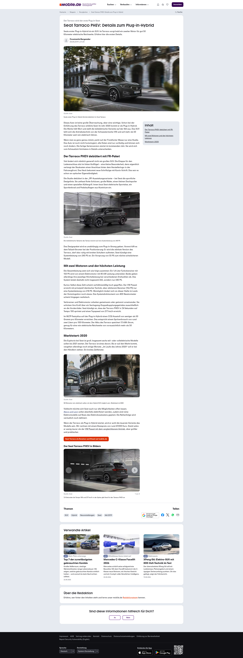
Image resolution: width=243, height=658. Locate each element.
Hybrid (74, 515)
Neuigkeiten (83, 12)
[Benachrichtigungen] (158, 4)
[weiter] (135, 470)
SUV (66, 515)
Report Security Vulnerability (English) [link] (74, 639)
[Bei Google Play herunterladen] (162, 652)
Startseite (63, 12)
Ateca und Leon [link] (71, 412)
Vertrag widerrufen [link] (83, 636)
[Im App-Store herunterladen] (145, 652)
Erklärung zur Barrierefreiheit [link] (148, 636)
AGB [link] (72, 636)
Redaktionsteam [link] (130, 597)
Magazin (73, 12)
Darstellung (82, 648)
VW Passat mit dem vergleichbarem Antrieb (105, 429)
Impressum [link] (63, 636)
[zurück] (69, 470)
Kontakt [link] (96, 636)
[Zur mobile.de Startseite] (80, 4)
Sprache (62, 648)
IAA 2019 (108, 515)
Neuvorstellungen (87, 515)
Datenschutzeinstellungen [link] (124, 636)
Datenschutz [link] (106, 636)
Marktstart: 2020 (152, 142)
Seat (100, 515)
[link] (163, 4)
